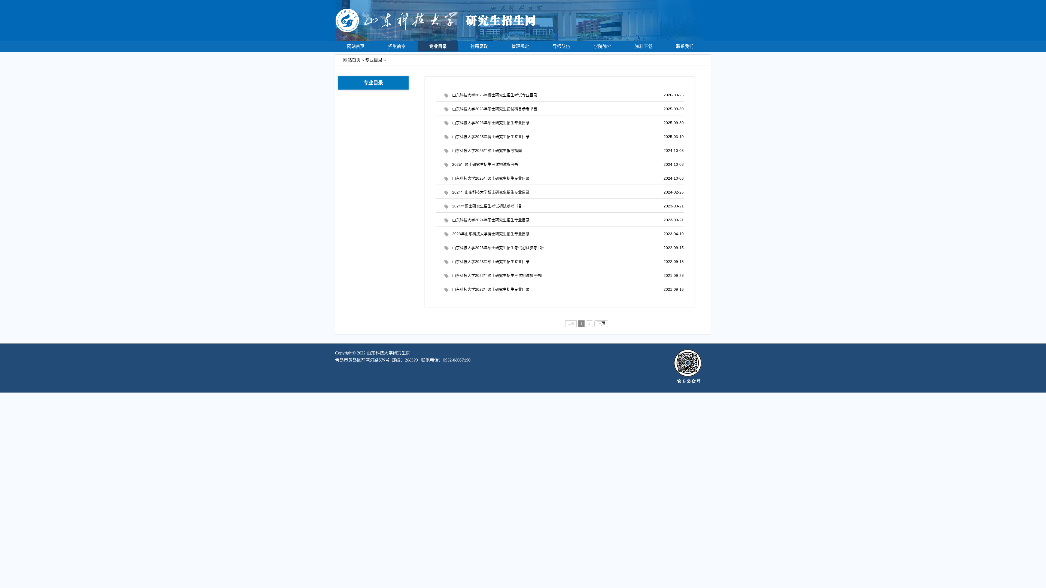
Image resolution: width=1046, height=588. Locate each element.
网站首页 (355, 46)
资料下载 (643, 46)
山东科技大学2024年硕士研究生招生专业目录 (568, 220)
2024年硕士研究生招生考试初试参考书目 (568, 206)
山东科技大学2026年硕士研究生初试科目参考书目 (568, 109)
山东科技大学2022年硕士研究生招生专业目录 (568, 289)
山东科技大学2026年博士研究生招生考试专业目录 (568, 95)
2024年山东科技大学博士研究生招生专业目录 (568, 192)
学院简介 (602, 46)
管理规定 (520, 46)
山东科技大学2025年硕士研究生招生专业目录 (568, 178)
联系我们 (685, 46)
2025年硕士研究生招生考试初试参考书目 (568, 164)
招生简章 (397, 46)
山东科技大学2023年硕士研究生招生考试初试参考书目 (568, 248)
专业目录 (438, 46)
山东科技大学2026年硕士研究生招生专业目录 (568, 123)
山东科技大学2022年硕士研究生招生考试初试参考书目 (568, 275)
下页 (601, 323)
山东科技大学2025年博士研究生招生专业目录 (568, 136)
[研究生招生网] (523, 39)
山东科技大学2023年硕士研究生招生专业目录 (568, 261)
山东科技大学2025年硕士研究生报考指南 (568, 150)
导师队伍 (561, 46)
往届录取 (479, 46)
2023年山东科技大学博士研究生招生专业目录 (568, 234)
